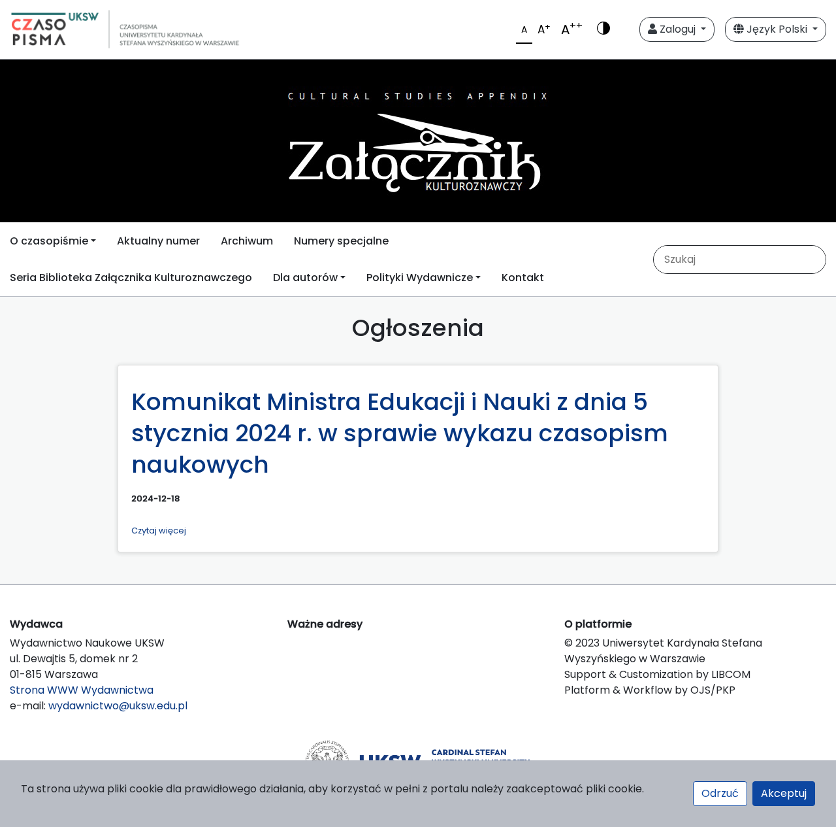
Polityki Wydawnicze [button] (419, 277)
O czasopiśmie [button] (49, 240)
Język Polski (777, 29)
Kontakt (523, 277)
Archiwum (247, 240)
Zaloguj (677, 29)
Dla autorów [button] (305, 277)
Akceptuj (784, 793)
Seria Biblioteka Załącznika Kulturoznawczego (131, 277)
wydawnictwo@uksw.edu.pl (117, 705)
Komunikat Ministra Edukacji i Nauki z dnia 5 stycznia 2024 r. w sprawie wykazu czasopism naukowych (399, 433)
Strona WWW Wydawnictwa (81, 690)
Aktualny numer (158, 240)
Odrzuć (720, 793)
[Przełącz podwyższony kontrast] (603, 29)
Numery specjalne (341, 240)
